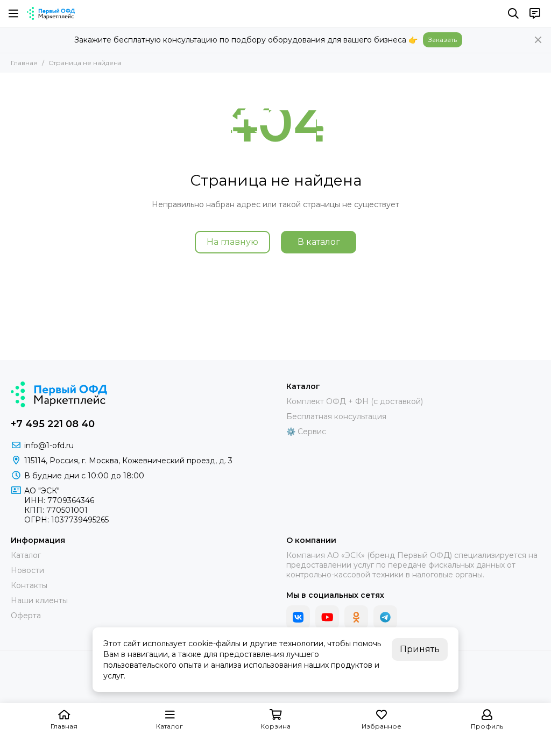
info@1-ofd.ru (49, 445)
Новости (27, 570)
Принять (420, 649)
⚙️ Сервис (306, 431)
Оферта (26, 615)
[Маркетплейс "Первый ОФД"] (51, 13)
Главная (24, 63)
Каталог (26, 555)
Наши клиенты (39, 600)
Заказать (442, 40)
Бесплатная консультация (336, 416)
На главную (232, 242)
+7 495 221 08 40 (53, 424)
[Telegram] (385, 617)
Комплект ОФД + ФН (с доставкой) (354, 401)
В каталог (319, 242)
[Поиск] (513, 13)
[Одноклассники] (356, 617)
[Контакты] (535, 13)
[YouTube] (327, 617)
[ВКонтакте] (298, 617)
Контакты (29, 585)
